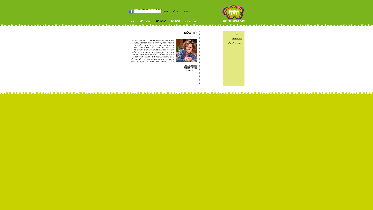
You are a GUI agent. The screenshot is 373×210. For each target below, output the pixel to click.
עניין (131, 20)
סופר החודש (237, 34)
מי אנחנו (187, 11)
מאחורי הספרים (190, 65)
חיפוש (166, 11)
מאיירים (145, 20)
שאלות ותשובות (190, 68)
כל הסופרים (237, 39)
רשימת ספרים (191, 70)
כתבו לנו (176, 11)
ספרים (175, 20)
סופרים (161, 20)
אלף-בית (191, 20)
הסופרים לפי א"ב (235, 43)
